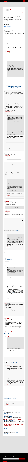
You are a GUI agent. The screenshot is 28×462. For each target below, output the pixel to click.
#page (10, 26)
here (13, 292)
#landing (5, 26)
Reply (5, 418)
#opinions (8, 26)
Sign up (24, 1)
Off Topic (10, 410)
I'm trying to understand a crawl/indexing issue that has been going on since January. (13, 425)
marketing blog (17, 230)
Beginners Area (10, 416)
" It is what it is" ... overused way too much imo (11, 409)
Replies (5, 413)
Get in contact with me (7, 333)
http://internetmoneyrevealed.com (15, 56)
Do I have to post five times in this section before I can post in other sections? (13, 415)
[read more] (19, 412)
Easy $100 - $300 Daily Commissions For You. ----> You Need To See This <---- (14, 87)
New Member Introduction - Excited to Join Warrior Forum (13, 419)
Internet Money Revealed (7, 22)
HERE (9, 48)
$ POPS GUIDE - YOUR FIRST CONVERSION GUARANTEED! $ (14, 159)
